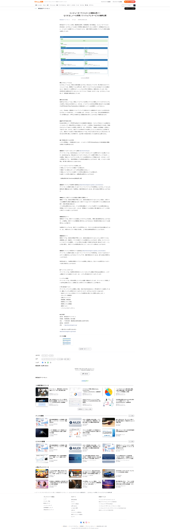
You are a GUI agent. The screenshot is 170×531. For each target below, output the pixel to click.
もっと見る (131, 415)
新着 (36, 5)
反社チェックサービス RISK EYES (106, 510)
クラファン (91, 5)
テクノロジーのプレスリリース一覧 (46, 492)
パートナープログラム (73, 526)
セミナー (73, 516)
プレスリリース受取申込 (76, 512)
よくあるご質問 (74, 508)
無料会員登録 (74, 499)
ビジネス (73, 5)
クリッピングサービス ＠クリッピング (107, 499)
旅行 (48, 5)
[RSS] (89, 522)
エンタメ (40, 5)
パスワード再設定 (75, 503)
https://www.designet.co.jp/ (70, 325)
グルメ (44, 5)
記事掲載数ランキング (48, 507)
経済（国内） (67, 359)
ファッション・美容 (54, 5)
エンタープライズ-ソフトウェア (48, 359)
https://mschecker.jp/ (84, 150)
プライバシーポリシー (90, 526)
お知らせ (73, 510)
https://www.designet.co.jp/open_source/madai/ (94, 250)
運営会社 (65, 526)
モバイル (82, 5)
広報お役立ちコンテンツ (49, 509)
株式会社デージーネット (65, 19)
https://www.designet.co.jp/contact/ (68, 331)
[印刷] (50, 362)
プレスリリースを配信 (105, 1)
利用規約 (82, 526)
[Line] (48, 362)
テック (77, 5)
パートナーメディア (48, 505)
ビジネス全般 (60, 359)
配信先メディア (47, 503)
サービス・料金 (47, 501)
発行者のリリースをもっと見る (85, 409)
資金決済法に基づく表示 (102, 526)
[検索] (134, 5)
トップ (36, 492)
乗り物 (86, 5)
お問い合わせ (85, 373)
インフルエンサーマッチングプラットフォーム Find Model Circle (112, 508)
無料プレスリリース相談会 (76, 514)
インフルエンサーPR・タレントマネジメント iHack (109, 505)
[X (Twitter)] (45, 362)
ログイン (73, 501)
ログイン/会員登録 (130, 1)
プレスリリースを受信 (117, 1)
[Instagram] (86, 522)
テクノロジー (45, 355)
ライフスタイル (62, 5)
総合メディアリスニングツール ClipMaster (108, 501)
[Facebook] (42, 362)
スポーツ (69, 5)
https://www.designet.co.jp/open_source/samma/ (91, 184)
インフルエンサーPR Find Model (105, 503)
